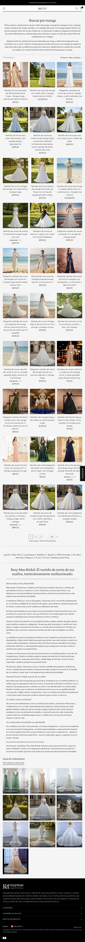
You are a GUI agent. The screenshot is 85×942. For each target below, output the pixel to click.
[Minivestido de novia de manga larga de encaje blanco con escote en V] (42, 260)
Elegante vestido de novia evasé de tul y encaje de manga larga (69, 234)
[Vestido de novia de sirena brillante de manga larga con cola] (15, 215)
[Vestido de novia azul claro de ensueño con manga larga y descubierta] (15, 119)
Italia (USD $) (17, 926)
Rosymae (18, 930)
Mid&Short (41, 554)
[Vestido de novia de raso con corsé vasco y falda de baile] (69, 119)
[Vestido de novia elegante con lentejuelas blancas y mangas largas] (69, 497)
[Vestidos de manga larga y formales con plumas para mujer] (42, 401)
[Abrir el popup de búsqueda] (77, 8)
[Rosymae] (42, 8)
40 (52, 536)
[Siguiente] (82, 2)
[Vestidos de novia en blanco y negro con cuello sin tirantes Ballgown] (42, 215)
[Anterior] (3, 2)
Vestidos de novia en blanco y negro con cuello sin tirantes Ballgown (42, 234)
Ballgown (29, 557)
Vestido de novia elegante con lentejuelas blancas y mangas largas (69, 516)
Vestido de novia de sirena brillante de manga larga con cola (15, 234)
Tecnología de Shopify (10, 932)
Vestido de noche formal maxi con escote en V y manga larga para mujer (15, 468)
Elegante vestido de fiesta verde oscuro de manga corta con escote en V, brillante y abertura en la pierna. (15, 423)
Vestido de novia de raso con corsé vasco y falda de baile (69, 138)
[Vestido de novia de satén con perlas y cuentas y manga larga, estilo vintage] (15, 497)
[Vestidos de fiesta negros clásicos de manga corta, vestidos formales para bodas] (69, 401)
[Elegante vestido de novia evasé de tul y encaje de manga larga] (69, 215)
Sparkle (51, 554)
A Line (38, 557)
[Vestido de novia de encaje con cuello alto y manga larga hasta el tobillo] (42, 74)
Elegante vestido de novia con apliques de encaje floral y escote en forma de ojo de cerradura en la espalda (15, 327)
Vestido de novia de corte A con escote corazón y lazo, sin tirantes (69, 324)
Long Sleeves (29, 554)
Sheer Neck (16, 554)
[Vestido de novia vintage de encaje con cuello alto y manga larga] (15, 170)
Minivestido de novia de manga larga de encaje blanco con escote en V (42, 279)
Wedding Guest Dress (60, 557)
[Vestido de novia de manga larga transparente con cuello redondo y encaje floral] (42, 497)
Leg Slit (7, 554)
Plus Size (76, 554)
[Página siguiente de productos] (57, 537)
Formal (46, 557)
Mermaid (19, 557)
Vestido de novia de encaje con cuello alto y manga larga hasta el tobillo (42, 93)
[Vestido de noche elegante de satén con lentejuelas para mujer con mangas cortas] (42, 449)
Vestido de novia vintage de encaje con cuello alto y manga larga (15, 189)
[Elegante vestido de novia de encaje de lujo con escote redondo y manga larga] (42, 353)
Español (5, 926)
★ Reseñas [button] (82, 473)
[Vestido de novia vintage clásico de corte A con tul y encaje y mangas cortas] (42, 305)
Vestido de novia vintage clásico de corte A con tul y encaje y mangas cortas (42, 324)
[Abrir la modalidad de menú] (4, 8)
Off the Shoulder (63, 554)
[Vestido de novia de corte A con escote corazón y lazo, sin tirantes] (69, 305)
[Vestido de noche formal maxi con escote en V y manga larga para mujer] (15, 449)
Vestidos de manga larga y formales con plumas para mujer (42, 420)
